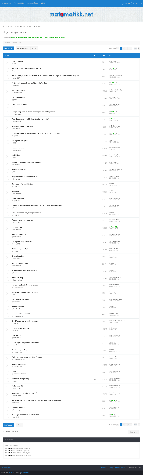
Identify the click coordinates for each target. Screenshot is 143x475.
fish (112, 191)
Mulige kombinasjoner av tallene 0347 (25, 270)
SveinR (113, 68)
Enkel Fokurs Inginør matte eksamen (25, 321)
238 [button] (135, 48)
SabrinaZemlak (115, 169)
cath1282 (18, 244)
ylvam (15, 99)
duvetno (15, 330)
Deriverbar (15, 191)
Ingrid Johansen (116, 75)
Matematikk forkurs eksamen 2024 (25, 292)
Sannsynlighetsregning (20, 141)
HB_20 (17, 186)
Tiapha (15, 323)
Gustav (46, 37)
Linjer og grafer (17, 61)
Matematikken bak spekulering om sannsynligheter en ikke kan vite (36, 400)
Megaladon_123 (20, 359)
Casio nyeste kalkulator (20, 299)
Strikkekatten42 (18, 92)
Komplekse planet (18, 97)
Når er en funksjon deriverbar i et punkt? (26, 69)
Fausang (113, 97)
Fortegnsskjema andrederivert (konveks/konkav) (29, 83)
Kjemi (14, 371)
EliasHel (15, 208)
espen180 (24, 37)
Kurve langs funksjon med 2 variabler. (25, 343)
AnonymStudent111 (19, 374)
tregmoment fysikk (19, 169)
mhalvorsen (19, 287)
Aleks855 (31, 37)
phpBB (11, 473)
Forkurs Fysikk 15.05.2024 (21, 314)
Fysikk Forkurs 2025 (19, 105)
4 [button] (128, 48)
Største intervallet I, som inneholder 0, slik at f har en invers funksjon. (37, 206)
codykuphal (114, 205)
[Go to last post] (115, 61)
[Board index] (71, 15)
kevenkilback (115, 241)
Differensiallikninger (19, 364)
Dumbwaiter (17, 309)
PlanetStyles (25, 473)
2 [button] (123, 48)
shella (113, 61)
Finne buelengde (18, 198)
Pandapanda (17, 128)
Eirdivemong (115, 104)
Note (14, 294)
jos (112, 184)
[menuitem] (19, 3)
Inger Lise (16, 273)
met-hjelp (16, 417)
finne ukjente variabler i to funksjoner (25, 415)
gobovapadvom (116, 299)
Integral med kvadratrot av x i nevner (25, 285)
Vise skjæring (17, 227)
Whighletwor (17, 114)
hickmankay (114, 371)
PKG (14, 143)
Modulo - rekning (18, 148)
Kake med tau (17, 280)
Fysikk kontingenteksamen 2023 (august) (27, 357)
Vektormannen (16, 37)
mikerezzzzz (115, 285)
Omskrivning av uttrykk (20, 350)
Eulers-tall (18, 352)
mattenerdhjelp (116, 378)
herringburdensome (117, 321)
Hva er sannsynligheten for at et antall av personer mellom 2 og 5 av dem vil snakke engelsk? (45, 76)
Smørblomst (19, 316)
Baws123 (114, 313)
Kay (112, 119)
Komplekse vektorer (19, 90)
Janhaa (62, 37)
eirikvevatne (17, 388)
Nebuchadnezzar (54, 37)
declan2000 (114, 248)
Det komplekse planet (20, 263)
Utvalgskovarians (18, 256)
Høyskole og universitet (15, 32)
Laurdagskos (16, 335)
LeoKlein (113, 162)
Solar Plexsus (38, 37)
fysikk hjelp (16, 155)
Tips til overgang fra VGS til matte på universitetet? (30, 119)
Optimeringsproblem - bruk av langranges (27, 162)
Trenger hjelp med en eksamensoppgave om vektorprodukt (33, 112)
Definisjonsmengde (19, 234)
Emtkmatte (16, 179)
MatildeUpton (115, 155)
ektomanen (17, 107)
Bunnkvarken (17, 193)
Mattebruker (17, 150)
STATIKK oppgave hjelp (20, 249)
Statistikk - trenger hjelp (20, 379)
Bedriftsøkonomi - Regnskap (22, 126)
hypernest (16, 164)
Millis (14, 157)
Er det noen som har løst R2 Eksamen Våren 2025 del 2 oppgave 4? (36, 133)
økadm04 (16, 85)
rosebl (17, 71)
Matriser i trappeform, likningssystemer (26, 213)
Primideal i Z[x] (17, 278)
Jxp (14, 63)
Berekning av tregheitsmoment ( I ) (24, 393)
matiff (15, 345)
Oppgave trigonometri (20, 408)
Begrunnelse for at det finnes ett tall (25, 177)
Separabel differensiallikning (22, 184)
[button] (117, 48)
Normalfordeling (18, 307)
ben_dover (18, 136)
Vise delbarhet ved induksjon (22, 220)
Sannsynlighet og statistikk (22, 242)
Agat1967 (16, 78)
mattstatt (16, 402)
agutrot (15, 381)
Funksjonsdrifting (18, 386)
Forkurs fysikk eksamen (20, 328)
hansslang (16, 410)
